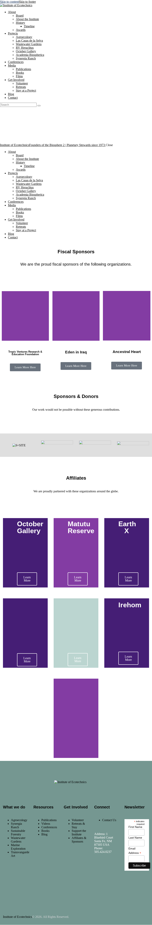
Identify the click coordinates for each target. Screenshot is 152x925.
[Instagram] (111, 870)
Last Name (135, 837)
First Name (135, 826)
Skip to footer (27, 1)
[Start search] (39, 105)
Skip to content (9, 1)
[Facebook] (99, 870)
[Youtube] (99, 880)
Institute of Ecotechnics (17, 916)
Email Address (134, 851)
